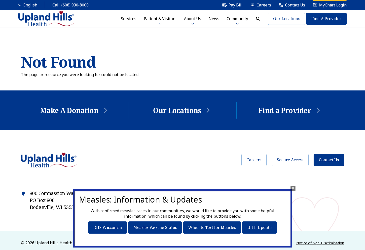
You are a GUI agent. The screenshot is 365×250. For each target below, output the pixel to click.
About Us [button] (192, 18)
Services (128, 18)
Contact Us (329, 160)
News (214, 18)
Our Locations (286, 18)
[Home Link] (46, 18)
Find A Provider (326, 18)
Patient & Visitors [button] (160, 18)
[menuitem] (232, 4)
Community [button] (237, 18)
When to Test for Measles (212, 227)
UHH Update (259, 227)
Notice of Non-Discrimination (320, 243)
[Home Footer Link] (49, 160)
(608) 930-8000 (75, 5)
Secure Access (290, 160)
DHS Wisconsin (107, 227)
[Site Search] (258, 18)
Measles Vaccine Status (155, 227)
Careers (254, 160)
